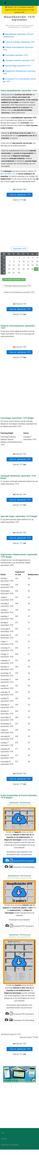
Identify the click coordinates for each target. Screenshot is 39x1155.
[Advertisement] (19, 225)
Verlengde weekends (19, 60)
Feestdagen (16, 55)
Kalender (21, 189)
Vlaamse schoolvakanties (18, 48)
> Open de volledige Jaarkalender (19, 42)
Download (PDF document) (23, 861)
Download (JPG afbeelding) (23, 867)
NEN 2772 (11, 174)
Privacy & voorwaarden (9, 1145)
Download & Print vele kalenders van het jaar (19, 80)
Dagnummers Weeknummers (19, 72)
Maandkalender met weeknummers (18, 35)
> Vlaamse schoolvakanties (18, 292)
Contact (4, 1139)
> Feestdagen (14, 279)
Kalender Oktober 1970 (28, 1037)
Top (2, 1133)
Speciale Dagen (17, 66)
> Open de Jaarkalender (19, 195)
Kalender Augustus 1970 (11, 1034)
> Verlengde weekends (17, 286)
